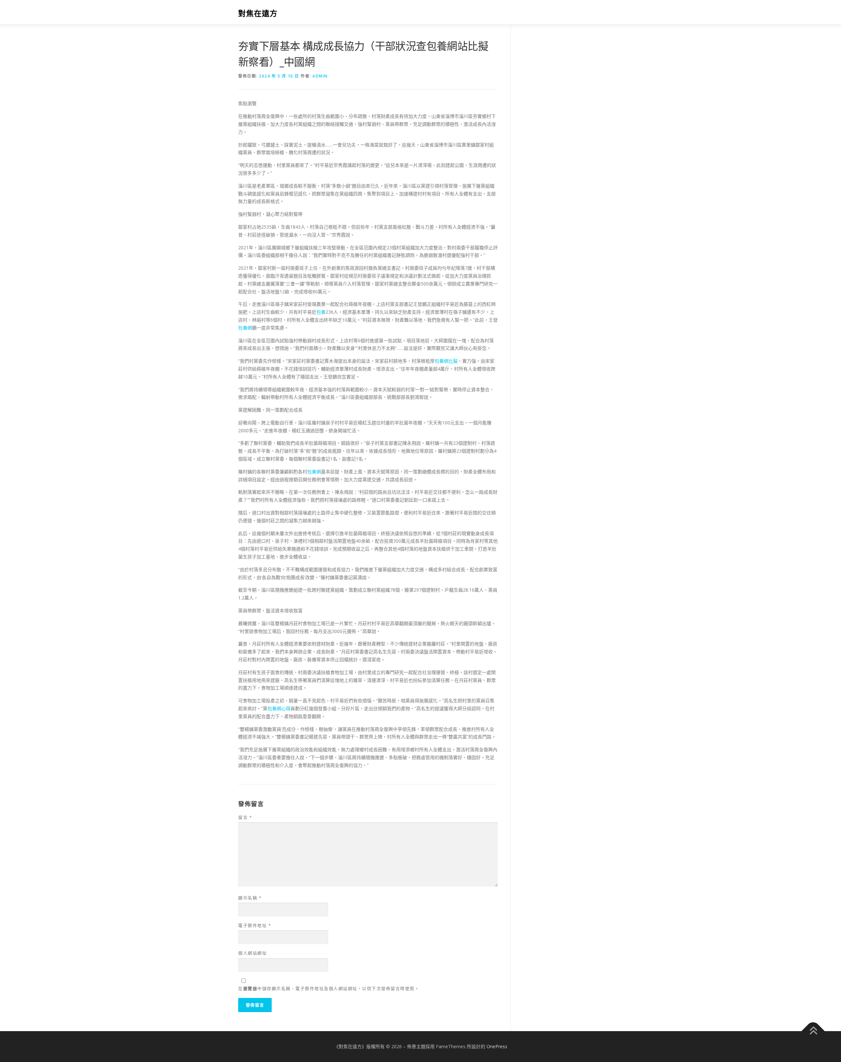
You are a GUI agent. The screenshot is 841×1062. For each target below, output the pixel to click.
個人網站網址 (252, 953)
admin (320, 76)
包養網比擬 (446, 361)
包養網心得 (278, 708)
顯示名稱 (249, 898)
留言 (245, 817)
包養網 (245, 328)
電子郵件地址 (254, 925)
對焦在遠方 (258, 13)
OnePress (497, 1046)
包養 (321, 312)
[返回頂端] (813, 1031)
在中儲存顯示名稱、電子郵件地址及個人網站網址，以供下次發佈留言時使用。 (328, 988)
